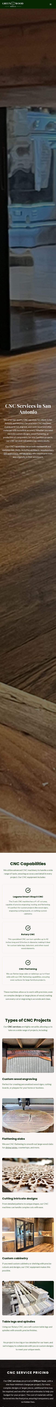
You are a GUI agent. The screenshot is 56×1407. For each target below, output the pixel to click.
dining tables (11, 1147)
